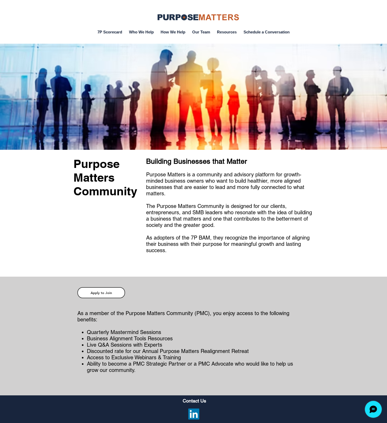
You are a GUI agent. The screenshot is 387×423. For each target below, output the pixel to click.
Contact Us (194, 401)
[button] (227, 29)
